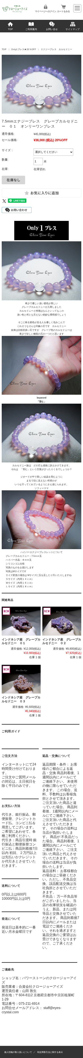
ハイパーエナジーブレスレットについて (41, 552)
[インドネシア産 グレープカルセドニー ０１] (21, 621)
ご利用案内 (31, 29)
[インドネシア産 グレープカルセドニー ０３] (21, 679)
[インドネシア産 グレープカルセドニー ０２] (61, 621)
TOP (10, 29)
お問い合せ (52, 29)
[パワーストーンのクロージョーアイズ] (15, 12)
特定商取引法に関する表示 (50, 1052)
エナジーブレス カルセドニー (56, 49)
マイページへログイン (45, 11)
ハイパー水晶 (13, 560)
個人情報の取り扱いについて (18, 1052)
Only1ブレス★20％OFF (23, 49)
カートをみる (63, 11)
